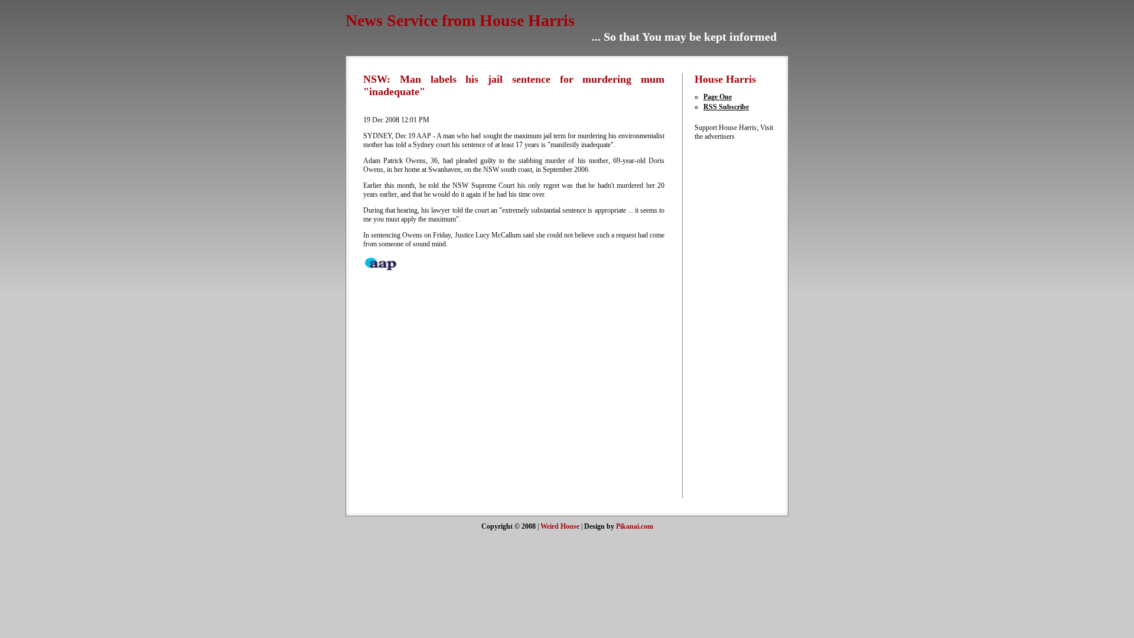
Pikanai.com (634, 526)
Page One (717, 97)
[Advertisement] (730, 318)
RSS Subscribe (726, 107)
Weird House (559, 526)
